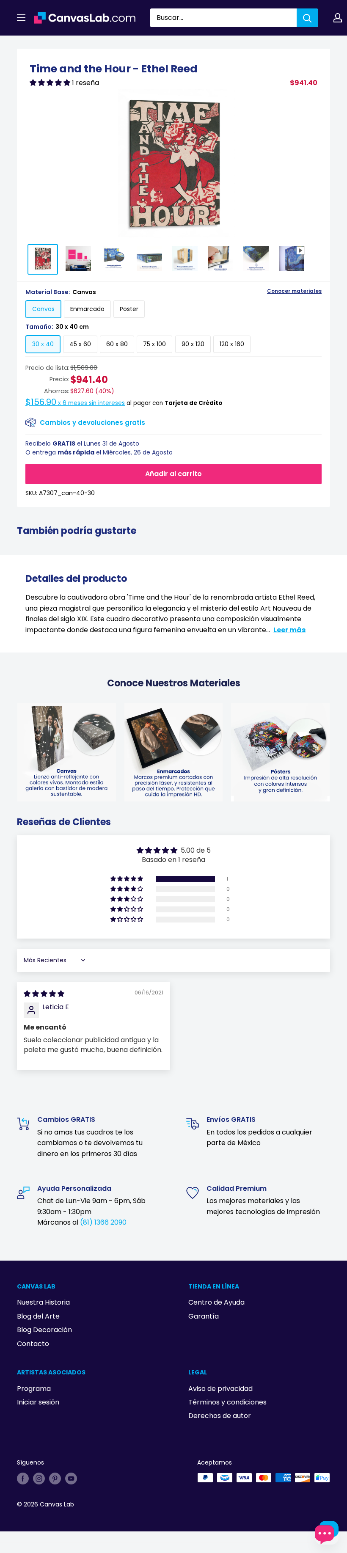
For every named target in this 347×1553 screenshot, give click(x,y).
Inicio (24, 45)
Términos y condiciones (227, 1402)
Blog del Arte (38, 1316)
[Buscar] (307, 17)
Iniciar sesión (38, 1402)
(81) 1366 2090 (103, 1222)
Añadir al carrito (173, 474)
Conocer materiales (294, 291)
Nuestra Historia (43, 1302)
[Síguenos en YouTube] (71, 1478)
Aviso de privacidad (220, 1388)
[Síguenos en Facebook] (23, 1478)
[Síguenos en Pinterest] (55, 1478)
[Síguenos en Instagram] (39, 1478)
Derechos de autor (219, 1416)
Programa (34, 1388)
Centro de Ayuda (216, 1302)
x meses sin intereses (75, 403)
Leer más (289, 630)
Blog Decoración (44, 1330)
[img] (44, 994)
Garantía (203, 1316)
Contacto (33, 1344)
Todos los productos (71, 45)
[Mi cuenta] (337, 17)
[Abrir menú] (21, 17)
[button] (51, 83)
